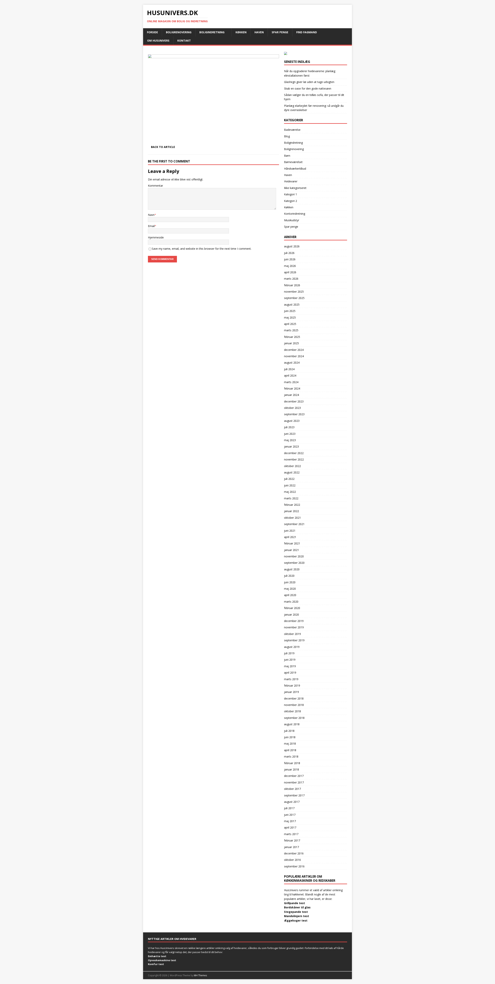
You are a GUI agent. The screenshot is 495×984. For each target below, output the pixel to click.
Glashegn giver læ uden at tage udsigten (309, 82)
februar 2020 (292, 608)
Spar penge (280, 32)
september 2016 (294, 866)
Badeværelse (292, 130)
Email (151, 226)
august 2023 (292, 421)
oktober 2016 (292, 860)
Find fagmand (306, 32)
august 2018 (292, 724)
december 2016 (294, 853)
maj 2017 (290, 821)
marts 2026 (291, 278)
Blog (287, 136)
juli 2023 (289, 427)
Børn (287, 155)
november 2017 (294, 782)
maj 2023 (290, 440)
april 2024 (290, 375)
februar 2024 (292, 388)
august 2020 (292, 569)
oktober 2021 (292, 517)
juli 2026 (289, 253)
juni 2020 (289, 582)
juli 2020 (289, 575)
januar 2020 (291, 614)
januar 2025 (291, 343)
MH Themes (200, 975)
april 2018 (290, 750)
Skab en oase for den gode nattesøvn (307, 88)
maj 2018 (290, 743)
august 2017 (292, 802)
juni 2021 (289, 530)
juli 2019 (289, 653)
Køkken (241, 32)
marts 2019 (291, 679)
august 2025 (292, 304)
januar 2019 (291, 692)
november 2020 (294, 556)
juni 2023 (289, 434)
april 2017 (290, 827)
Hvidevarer (290, 181)
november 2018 (294, 705)
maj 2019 (290, 666)
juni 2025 (289, 311)
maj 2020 (290, 588)
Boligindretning (211, 32)
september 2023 (294, 414)
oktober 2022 (292, 466)
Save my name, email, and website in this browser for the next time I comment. (201, 248)
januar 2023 (291, 446)
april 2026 (290, 272)
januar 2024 (291, 395)
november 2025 (294, 291)
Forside (152, 32)
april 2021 (290, 537)
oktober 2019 (292, 634)
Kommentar (155, 185)
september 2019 (294, 640)
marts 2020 (291, 601)
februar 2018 (292, 763)
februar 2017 (292, 840)
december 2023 (294, 401)
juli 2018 (289, 731)
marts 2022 (291, 498)
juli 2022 (289, 479)
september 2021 (294, 524)
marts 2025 (291, 330)
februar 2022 (292, 505)
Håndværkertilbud (295, 168)
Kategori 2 (290, 201)
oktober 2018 (292, 711)
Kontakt (184, 40)
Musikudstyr (291, 220)
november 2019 (294, 627)
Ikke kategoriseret (295, 188)
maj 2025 (290, 317)
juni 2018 (289, 737)
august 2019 (292, 647)
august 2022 (292, 472)
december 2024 (294, 350)
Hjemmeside (156, 237)
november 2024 (294, 356)
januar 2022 (291, 511)
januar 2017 (291, 847)
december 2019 (294, 621)
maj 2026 (290, 266)
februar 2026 (292, 285)
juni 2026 (289, 259)
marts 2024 (291, 382)
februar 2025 (292, 337)
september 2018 (294, 718)
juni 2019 (289, 659)
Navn (151, 215)
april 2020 (290, 595)
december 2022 (294, 453)
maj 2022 (290, 492)
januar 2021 (291, 550)
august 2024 (292, 362)
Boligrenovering (178, 32)
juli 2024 (289, 369)
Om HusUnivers (158, 40)
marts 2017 (291, 834)
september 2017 (294, 795)
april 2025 (290, 324)
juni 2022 (289, 485)
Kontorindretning (294, 213)
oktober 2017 (292, 789)
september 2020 (294, 563)
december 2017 (294, 776)
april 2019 (290, 672)
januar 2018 (291, 769)
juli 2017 (289, 808)
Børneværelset (293, 162)
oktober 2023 (292, 408)
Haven (259, 32)
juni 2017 (289, 815)
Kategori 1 (290, 194)
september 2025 (294, 298)
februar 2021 (292, 543)
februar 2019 (292, 685)
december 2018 (294, 698)
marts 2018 (291, 756)
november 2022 (294, 459)
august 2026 (292, 246)
